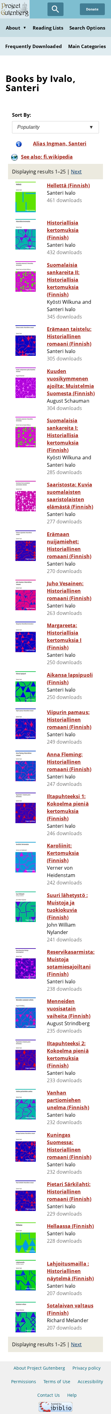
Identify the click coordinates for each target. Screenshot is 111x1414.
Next (76, 171)
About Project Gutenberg (39, 1368)
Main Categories (87, 46)
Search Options (87, 28)
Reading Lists (48, 28)
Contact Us (48, 1395)
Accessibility (90, 1381)
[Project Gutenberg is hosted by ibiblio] (55, 1410)
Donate (92, 9)
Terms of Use (56, 1381)
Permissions (23, 1381)
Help (72, 1395)
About (16, 28)
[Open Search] (55, 9)
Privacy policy (86, 1368)
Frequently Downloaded (33, 46)
